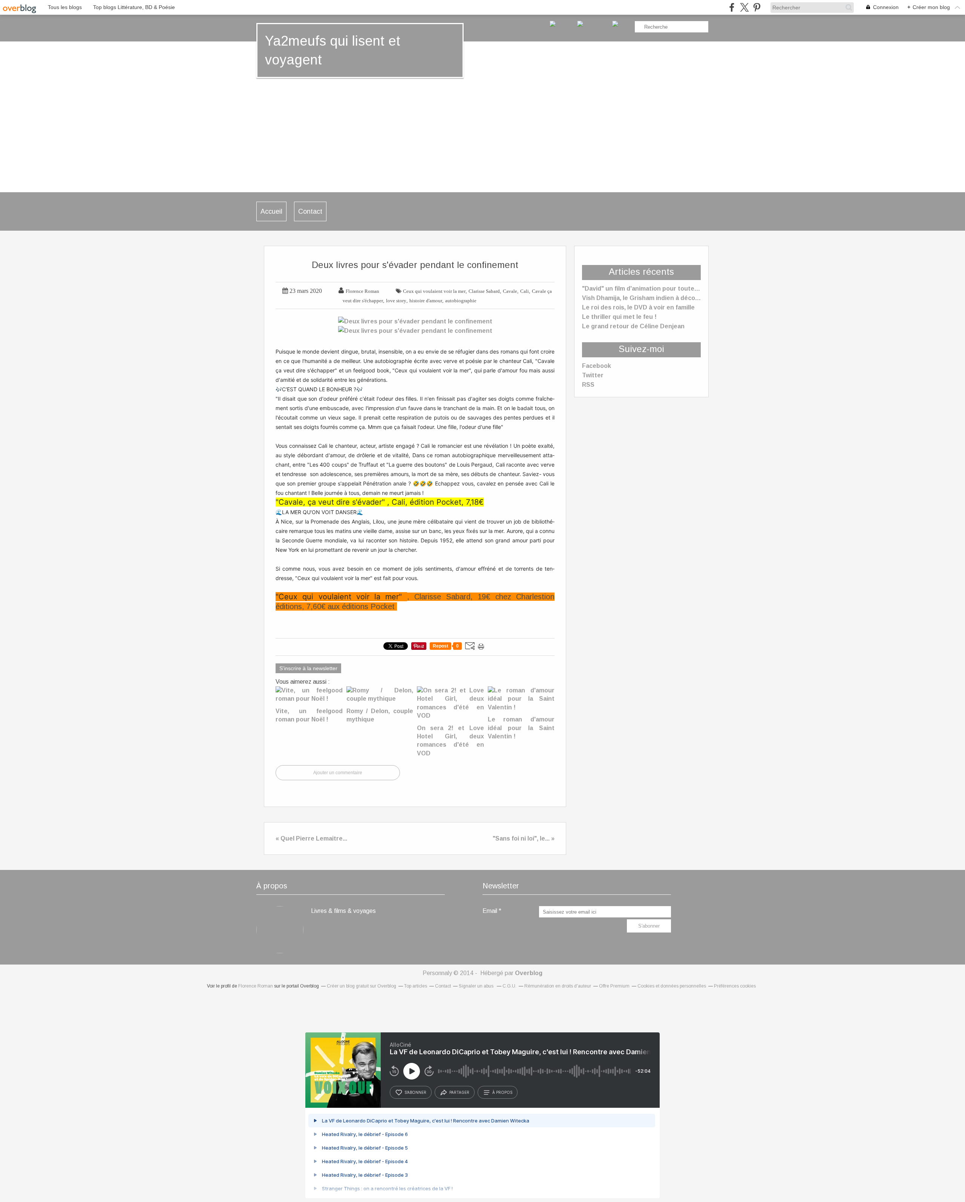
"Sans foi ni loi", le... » (523, 838)
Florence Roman (255, 986)
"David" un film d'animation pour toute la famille (651, 288)
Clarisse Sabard (484, 291)
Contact (310, 211)
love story (396, 300)
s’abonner (415, 1092)
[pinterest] (756, 7)
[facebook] (732, 7)
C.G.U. (509, 986)
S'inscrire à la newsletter (308, 668)
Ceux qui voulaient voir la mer (434, 291)
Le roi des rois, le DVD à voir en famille (638, 307)
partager (459, 1092)
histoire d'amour (425, 300)
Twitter (593, 375)
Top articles (415, 986)
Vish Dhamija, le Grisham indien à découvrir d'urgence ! (663, 298)
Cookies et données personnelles (671, 986)
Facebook (596, 366)
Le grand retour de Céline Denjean (633, 326)
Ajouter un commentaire (337, 772)
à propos (502, 1092)
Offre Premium (614, 986)
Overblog (528, 973)
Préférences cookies (735, 986)
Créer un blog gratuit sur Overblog (361, 986)
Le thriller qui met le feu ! (619, 317)
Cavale (510, 291)
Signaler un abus (477, 986)
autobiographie (460, 300)
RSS (588, 384)
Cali (524, 291)
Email (489, 911)
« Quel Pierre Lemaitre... (311, 838)
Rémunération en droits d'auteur (557, 986)
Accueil (271, 211)
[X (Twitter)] (744, 7)
